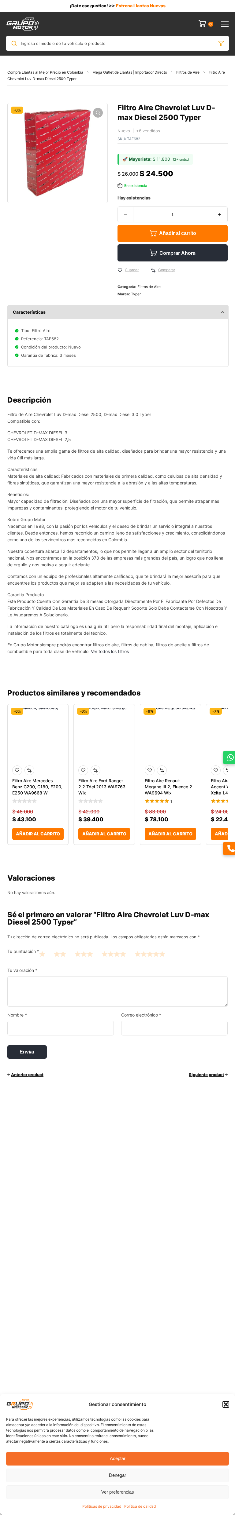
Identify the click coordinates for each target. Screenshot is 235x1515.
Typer (136, 294)
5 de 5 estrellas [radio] (150, 954)
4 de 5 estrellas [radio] (114, 954)
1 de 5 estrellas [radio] (42, 954)
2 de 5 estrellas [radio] (60, 954)
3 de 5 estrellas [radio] (84, 954)
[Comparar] (153, 270)
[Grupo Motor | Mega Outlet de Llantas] (22, 24)
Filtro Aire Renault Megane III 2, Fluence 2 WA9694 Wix (168, 786)
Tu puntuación (23, 951)
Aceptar (117, 1458)
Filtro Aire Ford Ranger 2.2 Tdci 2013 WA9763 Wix (101, 786)
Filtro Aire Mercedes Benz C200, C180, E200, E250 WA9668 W (37, 786)
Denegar (117, 1475)
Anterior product (27, 1074)
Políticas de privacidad (101, 1506)
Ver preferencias (117, 1492)
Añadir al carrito (177, 233)
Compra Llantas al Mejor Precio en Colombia (45, 72)
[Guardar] (120, 270)
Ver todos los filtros (110, 651)
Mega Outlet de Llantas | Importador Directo (129, 72)
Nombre (17, 1014)
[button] (226, 1404)
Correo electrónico (141, 1014)
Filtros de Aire (188, 72)
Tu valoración (22, 970)
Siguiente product (206, 1074)
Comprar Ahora (177, 253)
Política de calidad (140, 1506)
